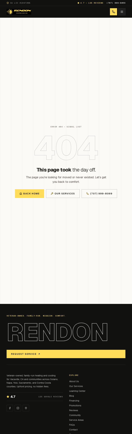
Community (75, 415)
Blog (71, 395)
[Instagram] (18, 408)
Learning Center (77, 391)
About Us (74, 381)
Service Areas (76, 420)
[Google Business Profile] (26, 408)
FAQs (72, 424)
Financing (74, 400)
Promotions (75, 405)
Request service (24, 354)
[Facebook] (10, 408)
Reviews (73, 410)
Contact (73, 429)
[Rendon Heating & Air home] (19, 12)
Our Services (65, 193)
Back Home (31, 193)
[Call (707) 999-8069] (113, 11)
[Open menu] (121, 11)
